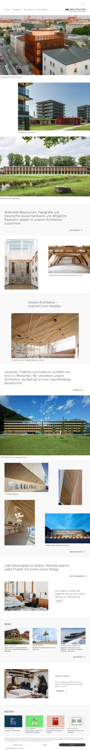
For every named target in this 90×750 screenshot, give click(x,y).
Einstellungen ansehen (18, 744)
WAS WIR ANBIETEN (77, 576)
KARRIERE (60, 691)
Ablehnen (45, 744)
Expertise (29, 9)
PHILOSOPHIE (75, 230)
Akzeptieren (72, 744)
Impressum (21, 748)
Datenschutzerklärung (10, 748)
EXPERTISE (77, 390)
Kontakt (83, 4)
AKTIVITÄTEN (78, 657)
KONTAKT (59, 601)
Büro (6, 9)
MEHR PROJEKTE (76, 552)
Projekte (16, 9)
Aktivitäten (42, 9)
